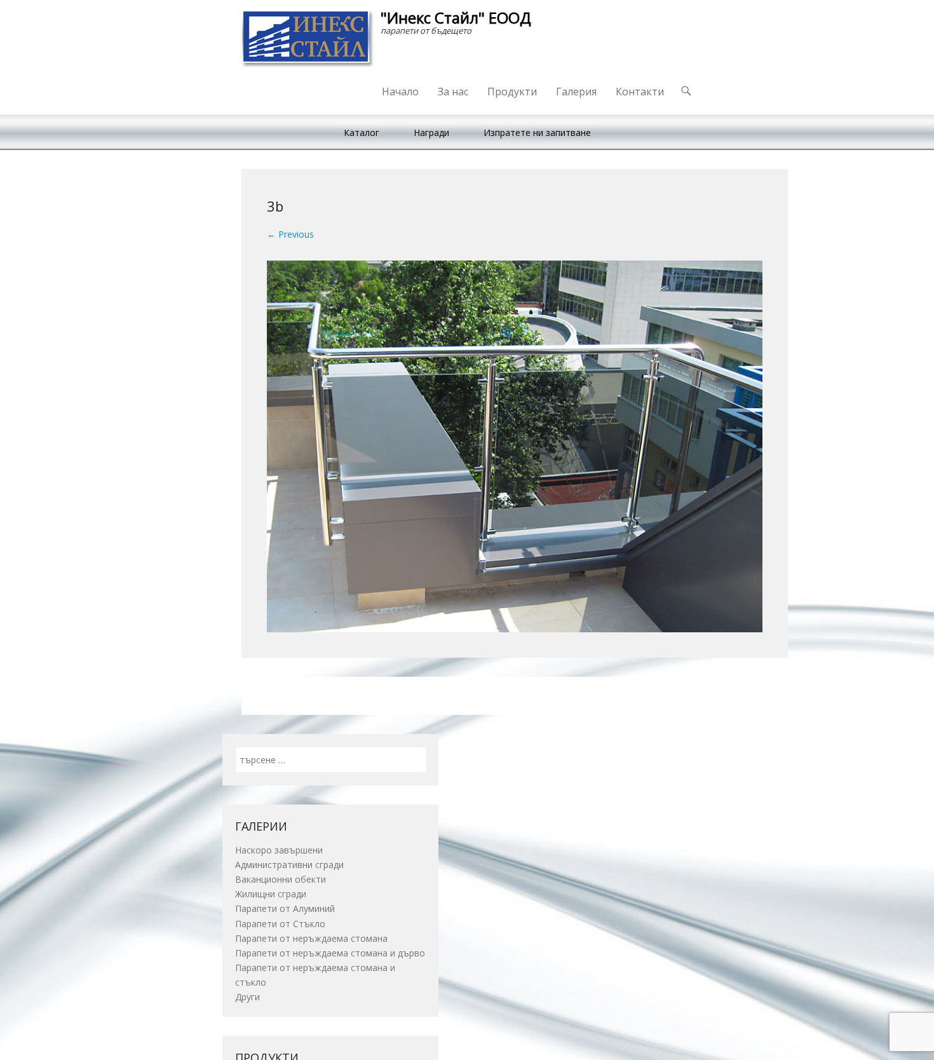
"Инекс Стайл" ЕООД (456, 17)
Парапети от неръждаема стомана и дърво (330, 953)
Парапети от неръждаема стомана (311, 938)
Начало (400, 92)
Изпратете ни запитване (537, 132)
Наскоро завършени (279, 850)
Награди (431, 132)
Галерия (576, 92)
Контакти (640, 92)
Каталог (361, 132)
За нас (453, 92)
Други (247, 997)
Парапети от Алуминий (285, 908)
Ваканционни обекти (280, 879)
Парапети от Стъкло (280, 924)
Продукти (512, 92)
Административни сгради (289, 865)
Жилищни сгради (270, 894)
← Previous (290, 234)
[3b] (514, 446)
